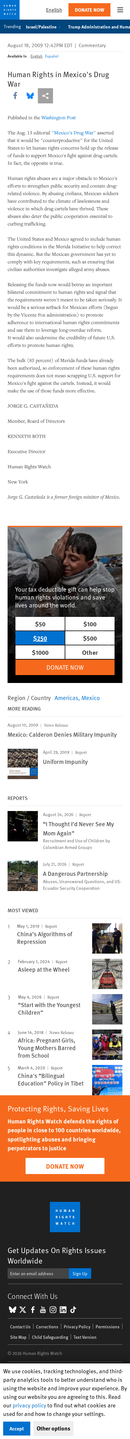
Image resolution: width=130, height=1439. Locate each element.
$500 (90, 638)
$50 (40, 623)
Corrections (47, 1327)
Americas (66, 697)
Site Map (18, 1337)
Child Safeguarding (50, 1337)
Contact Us (20, 1327)
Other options (53, 1428)
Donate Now (89, 9)
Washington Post (58, 117)
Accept (16, 1428)
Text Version (85, 1337)
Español (51, 55)
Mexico (90, 697)
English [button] (54, 9)
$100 (90, 623)
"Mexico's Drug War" (73, 132)
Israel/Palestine (41, 26)
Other (90, 652)
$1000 (40, 652)
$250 (40, 638)
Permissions (108, 1327)
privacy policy (29, 1405)
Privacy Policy (77, 1327)
